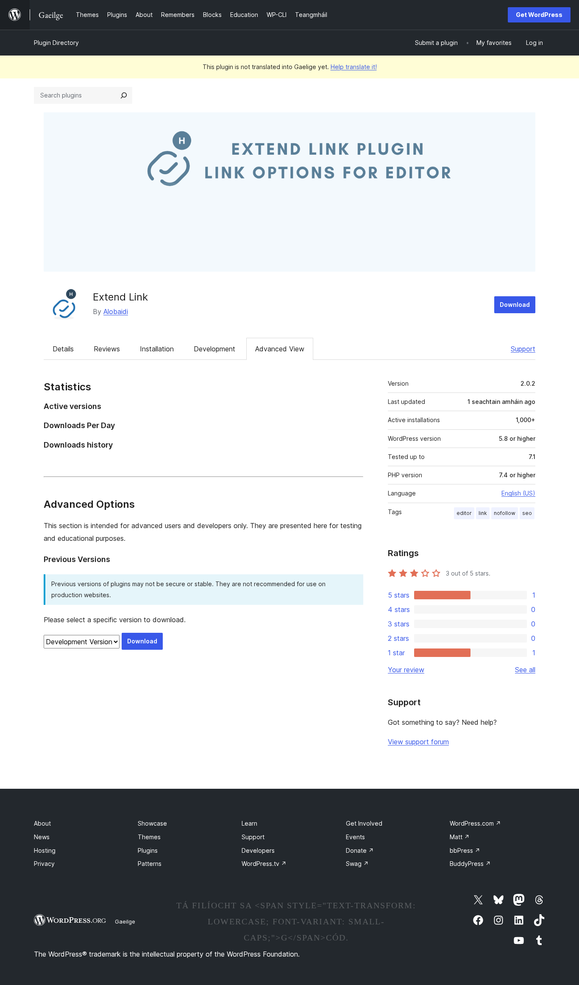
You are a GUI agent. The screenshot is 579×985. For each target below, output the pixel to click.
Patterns (149, 863)
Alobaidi (115, 311)
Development (214, 349)
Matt (460, 836)
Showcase (152, 823)
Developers (258, 850)
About (42, 823)
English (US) (518, 493)
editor (464, 513)
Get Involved (364, 823)
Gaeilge (125, 921)
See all (525, 669)
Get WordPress (539, 14)
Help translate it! (354, 66)
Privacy (44, 863)
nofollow (504, 513)
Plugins (148, 850)
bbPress (465, 850)
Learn (249, 823)
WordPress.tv (264, 863)
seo (527, 513)
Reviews (107, 349)
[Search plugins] (123, 95)
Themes (149, 836)
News (42, 836)
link (483, 513)
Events (355, 836)
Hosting (45, 850)
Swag (357, 863)
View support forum (418, 741)
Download (515, 304)
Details (63, 349)
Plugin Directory (56, 42)
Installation (157, 349)
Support (523, 349)
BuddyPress (470, 863)
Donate (360, 850)
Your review (406, 669)
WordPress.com (475, 823)
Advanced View (279, 349)
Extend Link (120, 297)
